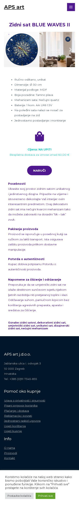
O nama (9, 447)
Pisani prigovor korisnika (20, 405)
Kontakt (9, 458)
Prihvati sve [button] (45, 495)
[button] (8, 49)
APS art (14, 7)
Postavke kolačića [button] (19, 495)
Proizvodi (10, 453)
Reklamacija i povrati (18, 415)
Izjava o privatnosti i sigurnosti (24, 400)
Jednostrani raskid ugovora (22, 420)
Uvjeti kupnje (13, 431)
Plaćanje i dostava (16, 410)
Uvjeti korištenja (15, 426)
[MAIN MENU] (71, 7)
